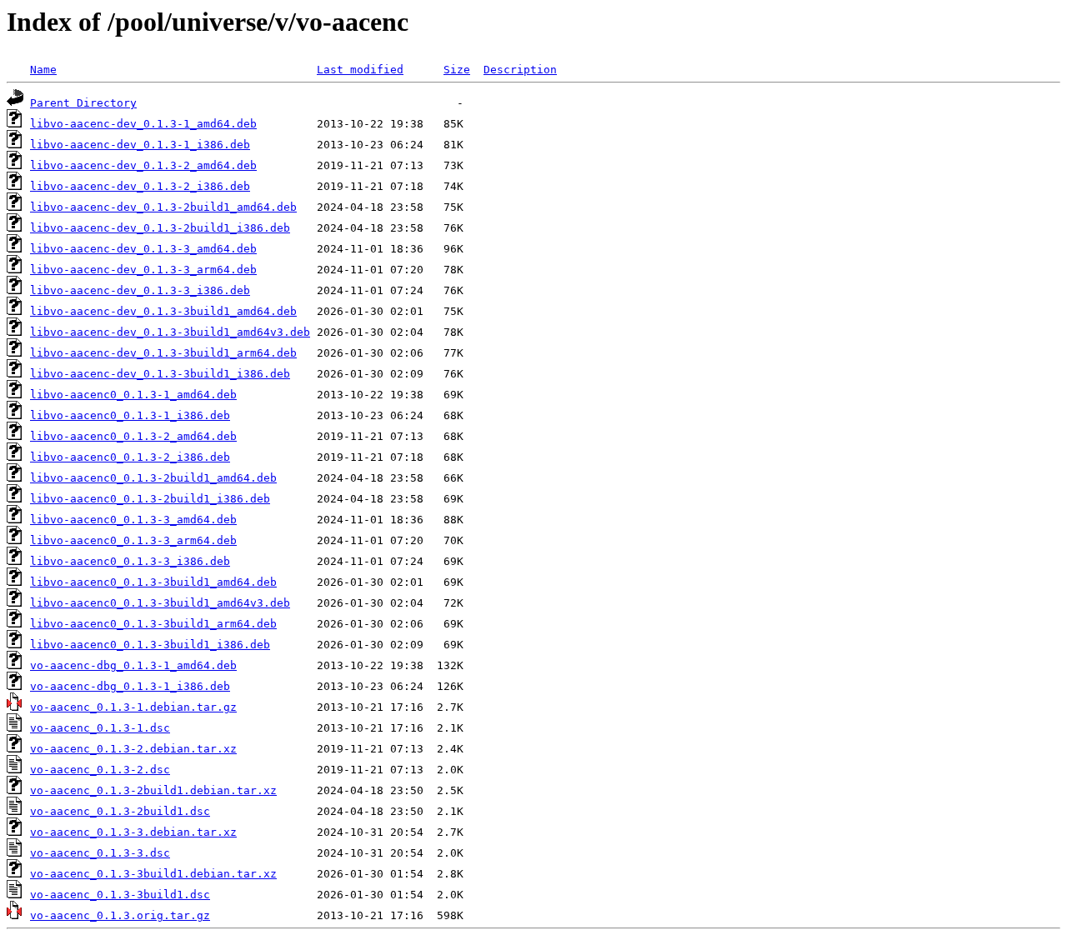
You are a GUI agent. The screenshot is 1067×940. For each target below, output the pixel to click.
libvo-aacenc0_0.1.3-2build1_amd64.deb (153, 478)
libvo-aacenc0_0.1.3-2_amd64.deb (133, 436)
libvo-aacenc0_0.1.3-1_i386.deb (130, 415)
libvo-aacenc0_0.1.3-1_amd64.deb (133, 394)
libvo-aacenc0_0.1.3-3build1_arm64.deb (153, 624)
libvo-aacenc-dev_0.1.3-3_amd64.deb (143, 248)
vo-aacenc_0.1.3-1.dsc (100, 728)
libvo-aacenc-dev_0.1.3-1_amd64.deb (143, 124)
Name (43, 69)
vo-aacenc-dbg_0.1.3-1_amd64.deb (133, 665)
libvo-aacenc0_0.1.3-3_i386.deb (130, 561)
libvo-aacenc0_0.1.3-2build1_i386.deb (150, 498)
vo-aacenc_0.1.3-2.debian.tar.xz (133, 748)
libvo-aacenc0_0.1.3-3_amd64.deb (133, 519)
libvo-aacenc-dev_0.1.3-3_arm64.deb (143, 269)
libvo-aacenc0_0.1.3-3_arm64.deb (133, 540)
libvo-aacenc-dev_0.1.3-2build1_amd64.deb (163, 207)
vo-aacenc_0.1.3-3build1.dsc (120, 894)
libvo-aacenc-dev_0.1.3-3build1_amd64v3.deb (170, 332)
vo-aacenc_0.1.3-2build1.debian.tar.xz (153, 790)
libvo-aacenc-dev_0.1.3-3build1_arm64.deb (163, 353)
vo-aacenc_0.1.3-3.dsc (100, 853)
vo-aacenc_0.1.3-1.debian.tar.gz (133, 707)
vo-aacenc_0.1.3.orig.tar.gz (120, 915)
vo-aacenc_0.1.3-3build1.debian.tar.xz (153, 874)
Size (456, 69)
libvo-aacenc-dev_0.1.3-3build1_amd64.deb (163, 311)
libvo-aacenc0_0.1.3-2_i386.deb (130, 457)
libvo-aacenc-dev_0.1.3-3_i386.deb (140, 290)
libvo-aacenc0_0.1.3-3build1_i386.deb (150, 644)
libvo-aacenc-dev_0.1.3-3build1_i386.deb (160, 374)
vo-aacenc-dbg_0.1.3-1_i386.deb (130, 686)
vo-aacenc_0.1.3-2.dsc (100, 769)
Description (520, 69)
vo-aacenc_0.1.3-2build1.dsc (120, 811)
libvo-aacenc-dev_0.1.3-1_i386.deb (140, 144)
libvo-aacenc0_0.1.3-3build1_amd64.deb (153, 582)
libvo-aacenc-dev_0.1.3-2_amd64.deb (143, 165)
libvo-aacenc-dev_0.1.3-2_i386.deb (140, 186)
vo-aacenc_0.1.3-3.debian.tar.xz (133, 832)
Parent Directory (83, 103)
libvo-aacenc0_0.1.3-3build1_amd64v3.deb (160, 603)
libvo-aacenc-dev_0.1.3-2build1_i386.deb (160, 228)
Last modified (360, 69)
